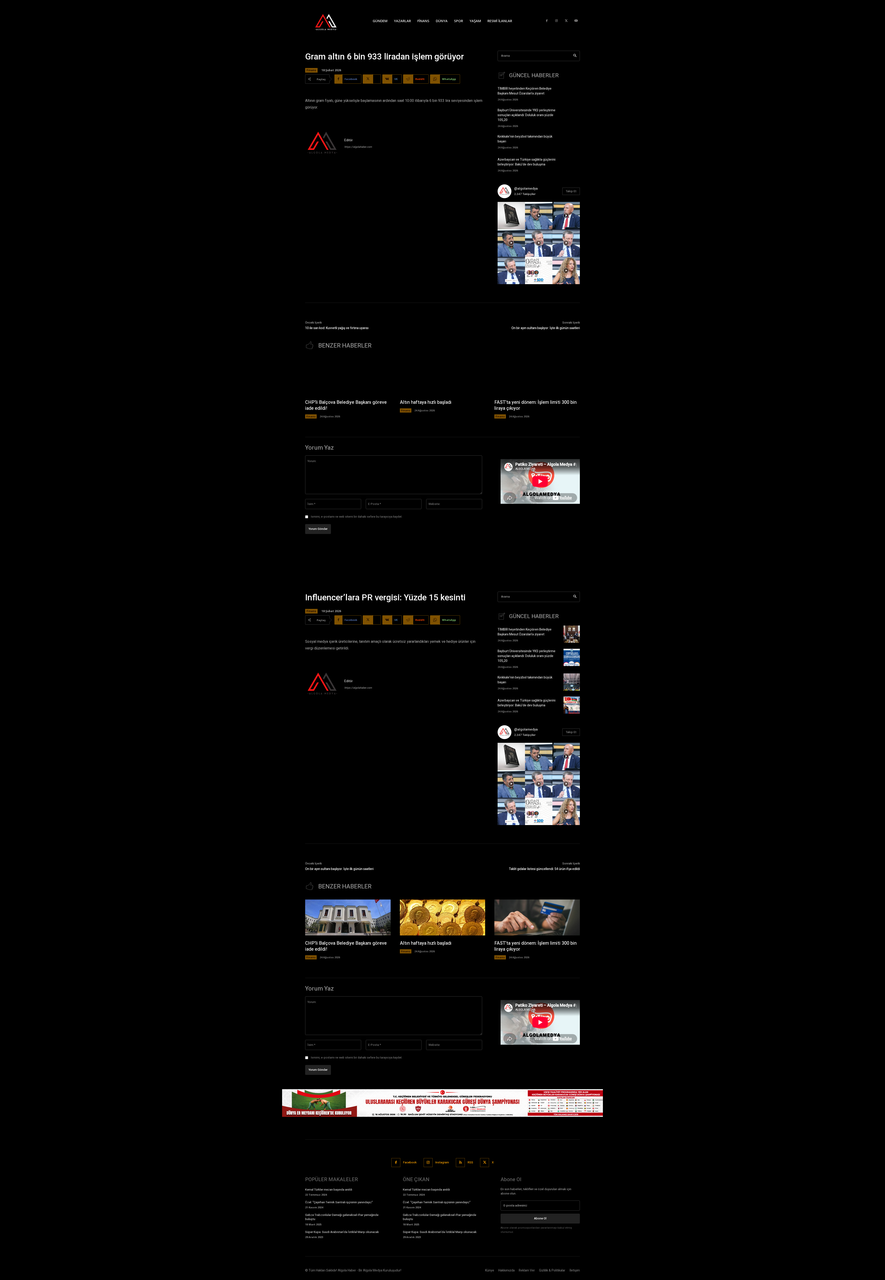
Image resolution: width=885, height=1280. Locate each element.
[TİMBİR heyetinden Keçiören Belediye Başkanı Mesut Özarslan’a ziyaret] (571, 93)
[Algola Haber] (330, 20)
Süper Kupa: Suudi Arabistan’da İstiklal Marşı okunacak (342, 1232)
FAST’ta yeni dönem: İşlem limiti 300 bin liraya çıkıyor (535, 405)
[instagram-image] (511, 215)
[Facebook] (547, 21)
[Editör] (322, 143)
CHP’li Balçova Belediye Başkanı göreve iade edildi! (346, 405)
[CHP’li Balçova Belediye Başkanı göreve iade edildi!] (348, 377)
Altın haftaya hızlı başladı (425, 402)
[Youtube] (576, 21)
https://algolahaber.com (358, 147)
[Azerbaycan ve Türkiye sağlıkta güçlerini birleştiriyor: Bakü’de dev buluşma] (571, 164)
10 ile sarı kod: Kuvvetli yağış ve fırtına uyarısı (337, 328)
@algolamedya (526, 188)
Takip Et (571, 191)
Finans (311, 70)
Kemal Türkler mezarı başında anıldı (328, 1189)
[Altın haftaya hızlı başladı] (442, 377)
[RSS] (460, 1162)
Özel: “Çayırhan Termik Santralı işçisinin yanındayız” (339, 1202)
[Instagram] (556, 21)
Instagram (442, 1162)
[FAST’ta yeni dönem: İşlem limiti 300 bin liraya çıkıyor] (537, 377)
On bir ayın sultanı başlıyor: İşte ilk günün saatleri (545, 328)
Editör (348, 140)
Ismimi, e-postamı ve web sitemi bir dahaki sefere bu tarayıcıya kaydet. (356, 517)
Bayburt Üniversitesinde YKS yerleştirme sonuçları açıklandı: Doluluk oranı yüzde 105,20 (526, 115)
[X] (566, 21)
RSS (470, 1162)
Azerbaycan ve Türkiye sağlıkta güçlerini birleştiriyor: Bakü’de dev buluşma (526, 162)
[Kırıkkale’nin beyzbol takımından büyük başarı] (571, 141)
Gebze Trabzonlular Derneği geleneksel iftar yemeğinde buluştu (341, 1217)
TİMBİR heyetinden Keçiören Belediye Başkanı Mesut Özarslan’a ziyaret (525, 91)
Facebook (410, 1162)
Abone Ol (540, 1218)
